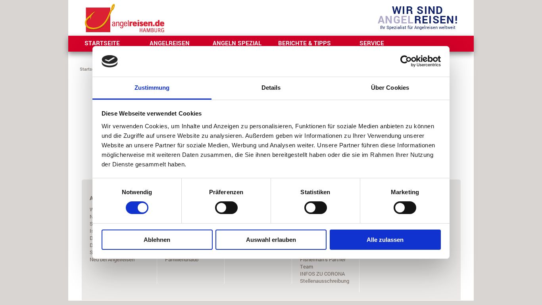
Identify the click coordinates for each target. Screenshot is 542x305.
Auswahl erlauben (271, 239)
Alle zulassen (385, 239)
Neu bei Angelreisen (112, 259)
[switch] (226, 207)
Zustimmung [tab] (152, 87)
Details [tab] (271, 87)
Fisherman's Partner (323, 259)
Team (306, 266)
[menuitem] (102, 44)
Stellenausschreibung (324, 280)
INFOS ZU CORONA (322, 273)
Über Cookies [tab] (390, 87)
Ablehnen (157, 239)
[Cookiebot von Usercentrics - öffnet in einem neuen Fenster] (406, 61)
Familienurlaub (181, 259)
